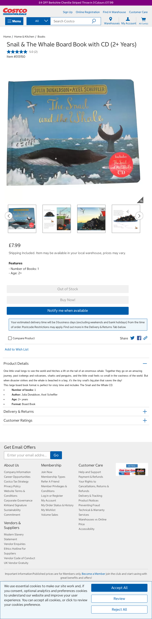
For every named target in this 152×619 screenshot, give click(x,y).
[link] (132, 338)
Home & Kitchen (24, 36)
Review (119, 598)
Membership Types (53, 477)
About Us (11, 465)
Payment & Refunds (91, 477)
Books (41, 36)
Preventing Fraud (89, 505)
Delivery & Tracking (90, 495)
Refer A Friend (50, 481)
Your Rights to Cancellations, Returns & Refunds (94, 486)
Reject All (119, 609)
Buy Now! (67, 300)
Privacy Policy (12, 486)
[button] (96, 21)
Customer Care (91, 465)
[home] (15, 11)
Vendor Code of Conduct (19, 558)
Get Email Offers (20, 447)
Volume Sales (49, 514)
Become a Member (93, 574)
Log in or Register (52, 495)
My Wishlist (48, 510)
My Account (48, 500)
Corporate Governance (18, 500)
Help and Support (90, 472)
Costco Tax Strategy (16, 481)
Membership (51, 465)
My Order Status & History (57, 505)
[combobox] (38, 21)
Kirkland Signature (15, 505)
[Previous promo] (8, 216)
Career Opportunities (17, 477)
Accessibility (86, 529)
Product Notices (89, 500)
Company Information (17, 472)
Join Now (46, 472)
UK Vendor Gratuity (16, 563)
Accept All (119, 587)
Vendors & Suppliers (12, 525)
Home (7, 36)
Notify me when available (68, 310)
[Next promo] (139, 216)
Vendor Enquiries (15, 544)
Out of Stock (67, 289)
